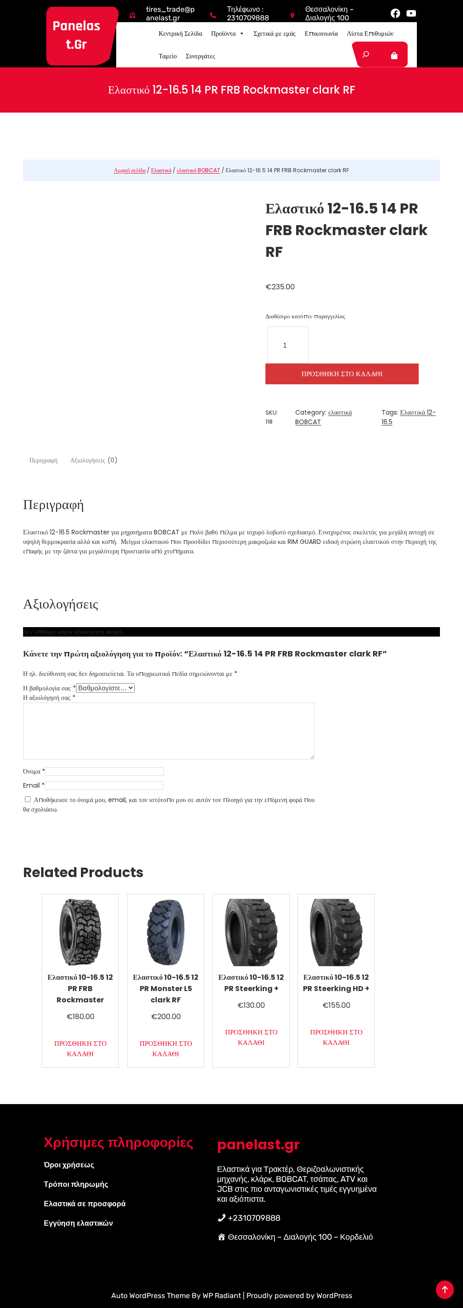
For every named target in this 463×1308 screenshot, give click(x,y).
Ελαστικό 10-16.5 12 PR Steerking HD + (336, 983)
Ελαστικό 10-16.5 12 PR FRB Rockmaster (80, 988)
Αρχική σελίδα (130, 170)
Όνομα (34, 771)
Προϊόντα (223, 33)
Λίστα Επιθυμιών (370, 33)
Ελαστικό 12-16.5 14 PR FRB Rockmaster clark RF (346, 230)
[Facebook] (395, 13)
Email (34, 785)
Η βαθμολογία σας (49, 688)
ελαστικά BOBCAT (198, 170)
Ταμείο (168, 56)
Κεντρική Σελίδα (180, 33)
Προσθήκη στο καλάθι (342, 373)
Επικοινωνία (321, 33)
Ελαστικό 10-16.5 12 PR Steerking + (251, 983)
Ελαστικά (161, 170)
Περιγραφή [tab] (43, 460)
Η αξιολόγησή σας (49, 697)
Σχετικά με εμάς (275, 33)
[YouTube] (411, 13)
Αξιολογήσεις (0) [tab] (94, 460)
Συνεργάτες (200, 56)
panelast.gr (76, 35)
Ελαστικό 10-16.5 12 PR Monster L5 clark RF (165, 988)
